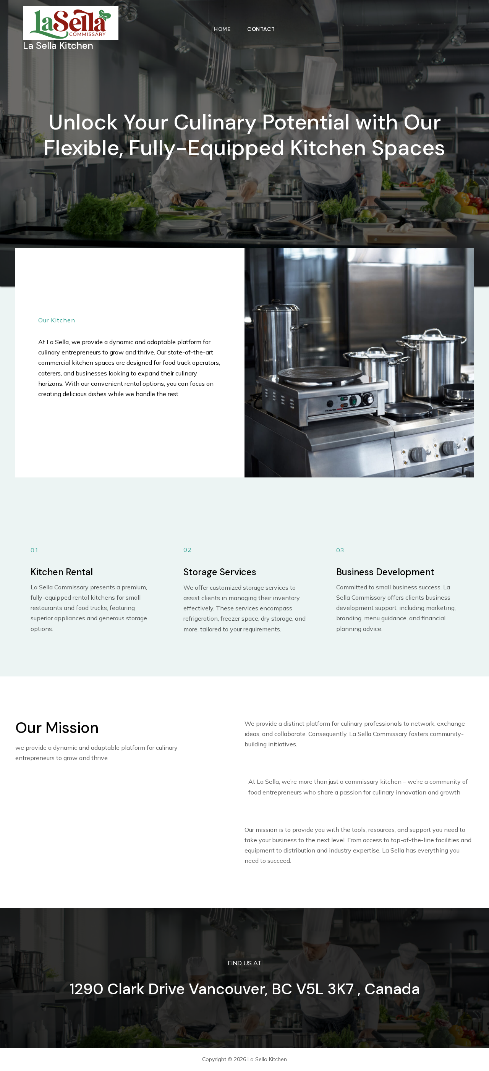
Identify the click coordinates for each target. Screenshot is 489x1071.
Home (222, 29)
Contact (261, 29)
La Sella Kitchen (58, 45)
